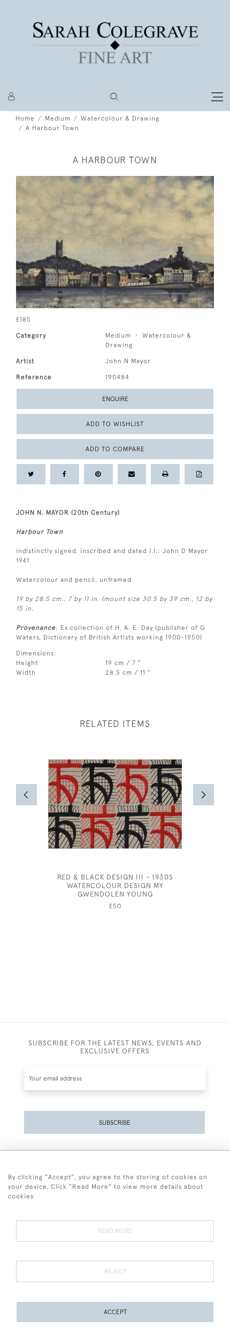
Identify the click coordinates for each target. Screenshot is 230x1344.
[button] (114, 97)
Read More (115, 1231)
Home (25, 118)
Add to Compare (115, 449)
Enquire (115, 399)
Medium (58, 118)
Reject (115, 1271)
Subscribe (115, 1122)
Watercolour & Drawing (120, 118)
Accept (115, 1312)
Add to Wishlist (115, 424)
